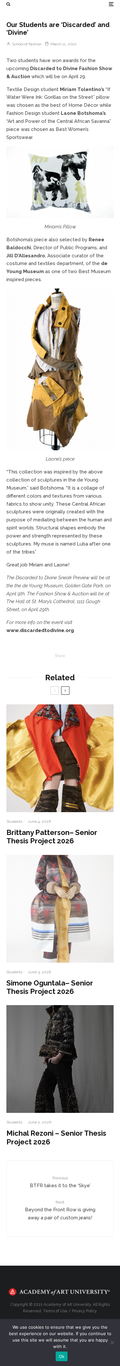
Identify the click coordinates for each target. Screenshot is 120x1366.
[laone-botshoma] (60, 369)
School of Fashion (26, 44)
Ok (62, 1356)
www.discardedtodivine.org (40, 630)
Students (14, 821)
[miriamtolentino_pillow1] (60, 182)
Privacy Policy (84, 1311)
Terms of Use (55, 1311)
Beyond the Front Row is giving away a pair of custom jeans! (60, 1210)
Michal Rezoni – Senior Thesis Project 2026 (56, 1137)
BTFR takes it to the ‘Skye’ (60, 1182)
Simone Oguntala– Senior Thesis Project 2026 (49, 987)
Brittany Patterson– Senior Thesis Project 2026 (51, 836)
